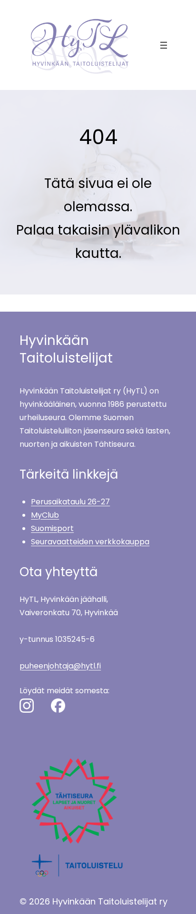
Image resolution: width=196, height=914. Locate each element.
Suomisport (52, 528)
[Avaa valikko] (164, 45)
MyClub (45, 515)
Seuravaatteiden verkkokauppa (90, 541)
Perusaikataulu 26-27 (70, 501)
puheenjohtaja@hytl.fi (60, 665)
